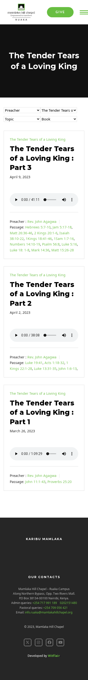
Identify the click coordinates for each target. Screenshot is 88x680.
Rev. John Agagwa (41, 221)
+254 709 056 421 (55, 608)
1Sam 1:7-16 (64, 238)
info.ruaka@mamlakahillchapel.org (48, 612)
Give (60, 12)
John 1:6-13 (67, 368)
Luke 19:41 (34, 362)
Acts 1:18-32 (54, 362)
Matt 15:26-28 (62, 250)
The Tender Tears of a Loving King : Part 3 (42, 158)
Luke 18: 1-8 (19, 250)
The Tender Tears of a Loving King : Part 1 (42, 412)
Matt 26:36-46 (21, 233)
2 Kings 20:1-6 (45, 233)
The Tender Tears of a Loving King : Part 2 (42, 293)
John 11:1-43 (35, 481)
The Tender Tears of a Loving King (38, 139)
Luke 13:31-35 (45, 368)
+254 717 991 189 (45, 603)
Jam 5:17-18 (62, 227)
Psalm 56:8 (51, 244)
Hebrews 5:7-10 (38, 227)
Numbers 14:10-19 (25, 244)
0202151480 (68, 603)
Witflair (54, 656)
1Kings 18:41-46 (39, 238)
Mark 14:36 (40, 250)
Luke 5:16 (69, 244)
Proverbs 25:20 (59, 481)
